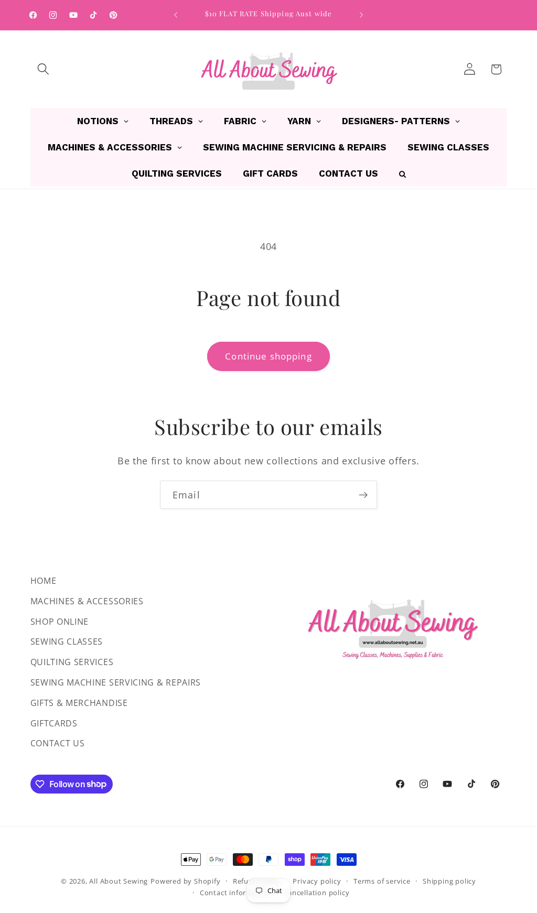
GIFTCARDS (54, 723)
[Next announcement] (361, 15)
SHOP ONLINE (59, 621)
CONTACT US (57, 743)
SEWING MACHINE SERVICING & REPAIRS (115, 682)
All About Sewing (118, 881)
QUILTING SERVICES (72, 662)
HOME (43, 580)
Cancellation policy (316, 892)
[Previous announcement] (175, 15)
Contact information (235, 892)
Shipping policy (449, 881)
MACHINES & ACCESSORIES (87, 601)
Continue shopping (268, 356)
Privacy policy (317, 881)
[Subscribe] (363, 495)
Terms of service (382, 881)
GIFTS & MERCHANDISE (79, 703)
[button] (43, 69)
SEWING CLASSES (66, 641)
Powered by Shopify (186, 881)
